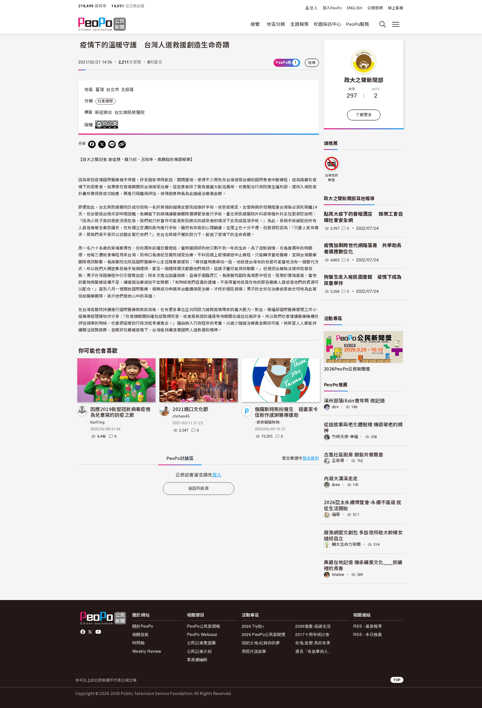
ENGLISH (355, 8)
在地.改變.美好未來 (312, 642)
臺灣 (99, 89)
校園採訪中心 (327, 24)
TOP (396, 679)
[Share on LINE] (112, 144)
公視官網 (375, 8)
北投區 (127, 89)
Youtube (98, 631)
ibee (336, 484)
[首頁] (102, 24)
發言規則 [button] (311, 458)
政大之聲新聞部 (364, 80)
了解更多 (363, 114)
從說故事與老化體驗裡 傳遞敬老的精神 (363, 427)
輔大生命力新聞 (346, 544)
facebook (83, 631)
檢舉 (312, 63)
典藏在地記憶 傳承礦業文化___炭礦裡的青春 (363, 565)
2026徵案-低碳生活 (313, 626)
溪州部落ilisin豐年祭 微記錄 (354, 400)
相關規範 (140, 634)
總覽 (255, 24)
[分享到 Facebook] (92, 144)
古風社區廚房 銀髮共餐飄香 (353, 454)
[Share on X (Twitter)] (102, 144)
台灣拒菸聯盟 (331, 177)
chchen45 (180, 416)
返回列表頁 (198, 488)
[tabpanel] (198, 475)
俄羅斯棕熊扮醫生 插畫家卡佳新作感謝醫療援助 (286, 411)
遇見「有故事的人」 (313, 651)
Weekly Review (146, 651)
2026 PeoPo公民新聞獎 (263, 634)
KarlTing (97, 422)
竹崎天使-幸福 (345, 436)
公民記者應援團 (201, 642)
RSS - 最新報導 (367, 626)
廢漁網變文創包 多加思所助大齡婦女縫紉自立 (363, 535)
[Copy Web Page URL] (122, 144)
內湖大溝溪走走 (341, 478)
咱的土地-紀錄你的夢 (261, 642)
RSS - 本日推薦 (367, 634)
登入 (314, 8)
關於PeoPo (142, 626)
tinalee (338, 574)
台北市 (112, 89)
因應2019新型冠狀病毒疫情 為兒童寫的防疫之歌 (120, 411)
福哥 (336, 514)
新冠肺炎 (103, 112)
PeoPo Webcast (202, 634)
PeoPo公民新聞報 (203, 626)
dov (335, 406)
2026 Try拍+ (253, 626)
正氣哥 (338, 460)
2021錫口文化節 (190, 408)
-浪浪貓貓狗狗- (268, 422)
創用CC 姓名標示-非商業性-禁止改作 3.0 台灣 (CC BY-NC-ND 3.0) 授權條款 (107, 125)
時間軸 (138, 642)
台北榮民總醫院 (129, 112)
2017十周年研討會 (312, 634)
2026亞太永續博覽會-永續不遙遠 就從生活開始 (362, 505)
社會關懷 (105, 101)
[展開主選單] (396, 24)
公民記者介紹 (199, 651)
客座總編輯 (197, 659)
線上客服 (395, 8)
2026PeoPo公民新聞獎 (347, 369)
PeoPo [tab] (180, 458)
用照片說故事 (254, 651)
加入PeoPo (332, 8)
